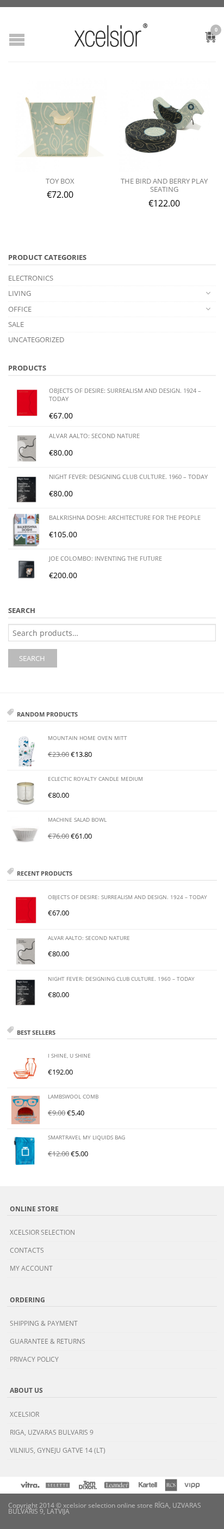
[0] (204, 39)
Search (32, 658)
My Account (31, 1268)
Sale (16, 324)
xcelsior (24, 1414)
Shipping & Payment (44, 1323)
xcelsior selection (42, 1232)
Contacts (27, 1250)
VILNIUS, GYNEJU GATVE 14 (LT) (57, 1450)
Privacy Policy (34, 1359)
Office (20, 309)
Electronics (30, 278)
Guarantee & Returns (47, 1341)
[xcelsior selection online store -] (111, 35)
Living (19, 293)
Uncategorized (36, 339)
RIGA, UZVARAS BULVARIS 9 (52, 1432)
